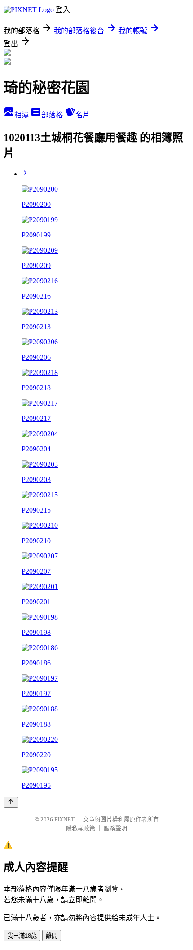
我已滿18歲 (22, 935)
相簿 (22, 115)
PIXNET (64, 819)
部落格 (53, 115)
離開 (51, 935)
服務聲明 (115, 828)
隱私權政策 (80, 828)
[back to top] (11, 802)
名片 (82, 115)
